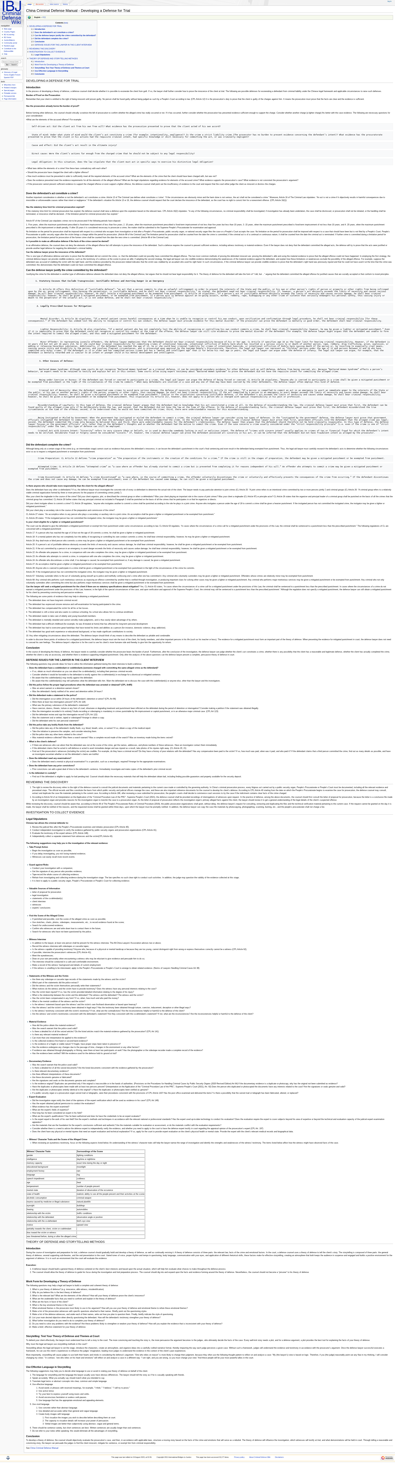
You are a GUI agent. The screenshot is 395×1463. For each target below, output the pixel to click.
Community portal (10, 43)
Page (30, 4)
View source (54, 4)
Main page (8, 29)
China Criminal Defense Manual (44, 1448)
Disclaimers (279, 1457)
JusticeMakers (9, 40)
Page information (10, 99)
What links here (9, 85)
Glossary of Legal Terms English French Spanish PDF (12, 74)
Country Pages (9, 32)
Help (5, 54)
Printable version (10, 93)
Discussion (40, 4)
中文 (44, 17)
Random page (9, 46)
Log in (389, 1)
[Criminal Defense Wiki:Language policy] (29, 17)
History (65, 4)
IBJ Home (7, 37)
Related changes (10, 88)
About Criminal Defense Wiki (259, 1457)
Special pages (9, 90)
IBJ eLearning (9, 34)
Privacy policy (239, 1457)
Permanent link (9, 96)
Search (3, 58)
